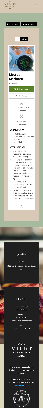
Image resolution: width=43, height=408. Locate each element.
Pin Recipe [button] (23, 96)
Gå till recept (14, 24)
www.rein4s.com (22, 385)
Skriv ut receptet (30, 24)
